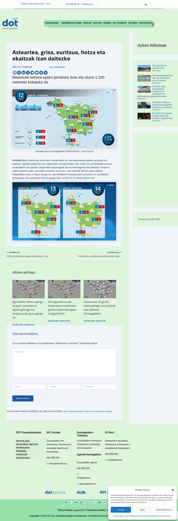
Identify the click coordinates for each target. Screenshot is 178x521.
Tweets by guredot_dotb (149, 219)
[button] (172, 490)
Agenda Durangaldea (89, 454)
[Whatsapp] (28, 73)
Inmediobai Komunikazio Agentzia (104, 516)
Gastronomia (23, 457)
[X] (19, 73)
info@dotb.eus (83, 478)
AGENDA (107, 23)
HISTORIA (132, 23)
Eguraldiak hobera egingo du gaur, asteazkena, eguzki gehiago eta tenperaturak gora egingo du (27, 309)
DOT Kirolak (53, 432)
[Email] (37, 73)
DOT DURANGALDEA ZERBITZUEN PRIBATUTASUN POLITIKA (147, 516)
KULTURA (97, 23)
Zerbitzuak (21, 454)
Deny (142, 510)
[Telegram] (32, 73)
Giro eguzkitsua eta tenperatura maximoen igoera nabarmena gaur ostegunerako (62, 307)
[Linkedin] (23, 73)
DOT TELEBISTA (120, 23)
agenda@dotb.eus (87, 484)
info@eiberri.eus (114, 460)
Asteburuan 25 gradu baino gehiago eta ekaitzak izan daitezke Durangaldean (100, 307)
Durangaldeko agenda (87, 462)
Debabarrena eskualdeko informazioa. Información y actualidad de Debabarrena (117, 444)
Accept (121, 510)
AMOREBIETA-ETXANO (72, 23)
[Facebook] (15, 73)
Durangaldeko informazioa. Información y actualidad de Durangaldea (89, 444)
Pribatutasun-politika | (96, 510)
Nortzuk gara (23, 440)
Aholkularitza (23, 447)
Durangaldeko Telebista (85, 434)
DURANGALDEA (52, 23)
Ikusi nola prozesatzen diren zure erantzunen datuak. (88, 411)
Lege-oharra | (80, 510)
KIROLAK (87, 23)
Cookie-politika (118, 516)
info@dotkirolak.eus (58, 463)
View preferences (163, 510)
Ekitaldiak (21, 451)
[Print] (41, 73)
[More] (46, 73)
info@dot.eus (87, 4)
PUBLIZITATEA (145, 23)
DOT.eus (51, 516)
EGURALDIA (27, 67)
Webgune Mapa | (66, 510)
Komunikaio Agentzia (27, 444)
